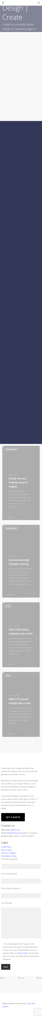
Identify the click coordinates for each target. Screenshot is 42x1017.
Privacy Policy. (22, 953)
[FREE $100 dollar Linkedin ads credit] (21, 634)
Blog (8, 606)
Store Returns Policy (8, 856)
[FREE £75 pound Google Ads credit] (21, 704)
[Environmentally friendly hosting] (21, 561)
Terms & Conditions (8, 853)
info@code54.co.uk (14, 833)
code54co (10, 517)
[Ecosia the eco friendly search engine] (21, 483)
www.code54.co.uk (13, 830)
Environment (11, 449)
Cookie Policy (6, 847)
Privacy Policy (6, 850)
